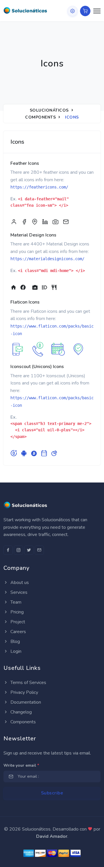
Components (40, 117)
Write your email (21, 765)
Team (15, 602)
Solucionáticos (49, 110)
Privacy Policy (23, 692)
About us (19, 582)
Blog (14, 641)
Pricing (16, 612)
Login (15, 651)
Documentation (25, 702)
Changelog (20, 712)
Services (18, 592)
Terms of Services (27, 682)
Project (17, 622)
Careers (17, 631)
